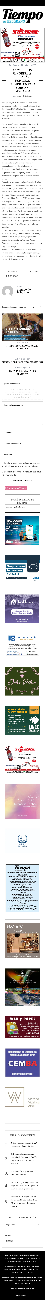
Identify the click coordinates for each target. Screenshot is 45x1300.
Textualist (30, 1289)
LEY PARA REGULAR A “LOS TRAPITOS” (22, 371)
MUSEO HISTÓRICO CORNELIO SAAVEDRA (22, 347)
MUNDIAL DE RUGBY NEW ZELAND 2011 (22, 361)
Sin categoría (14, 65)
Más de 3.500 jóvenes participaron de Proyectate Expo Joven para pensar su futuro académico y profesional (24, 1185)
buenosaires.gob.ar (22, 1283)
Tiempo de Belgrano (24, 96)
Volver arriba (20, 1295)
